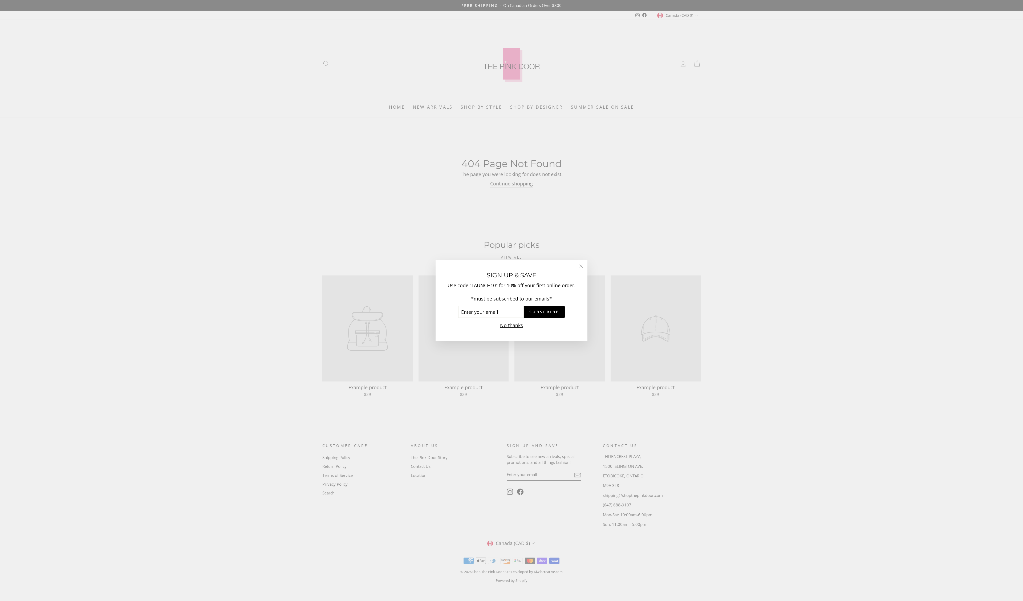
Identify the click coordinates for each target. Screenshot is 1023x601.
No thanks (511, 325)
